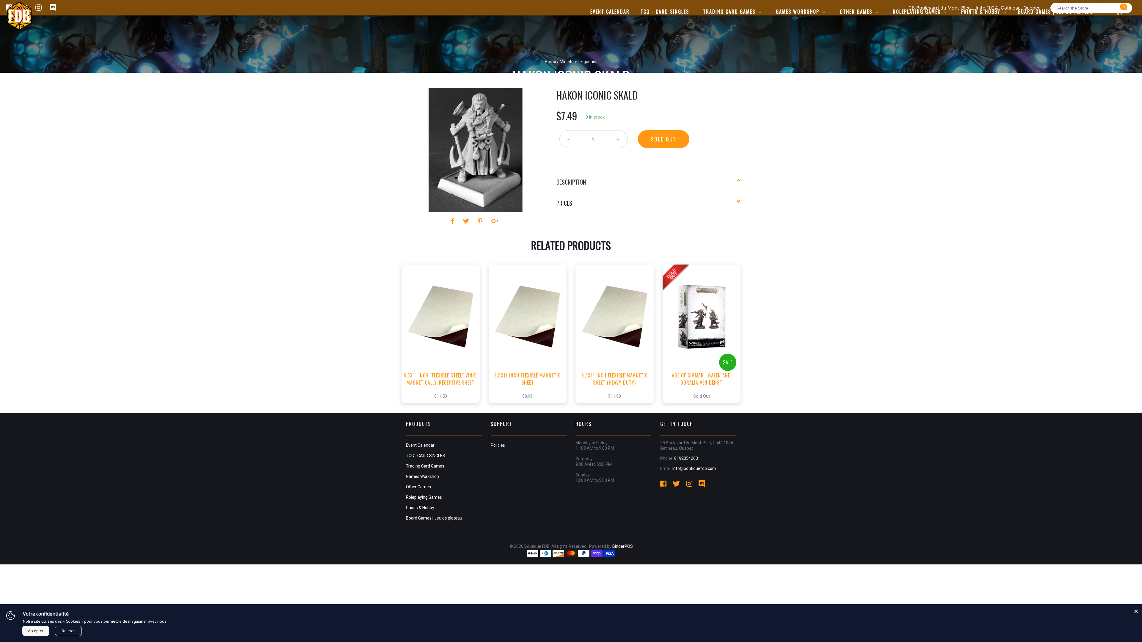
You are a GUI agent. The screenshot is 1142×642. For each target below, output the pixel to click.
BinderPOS (622, 546)
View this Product (443, 343)
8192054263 (686, 458)
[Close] (1136, 610)
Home (550, 61)
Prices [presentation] (564, 203)
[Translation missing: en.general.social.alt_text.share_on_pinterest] (481, 221)
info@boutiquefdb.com (694, 468)
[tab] (648, 184)
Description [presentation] (571, 181)
